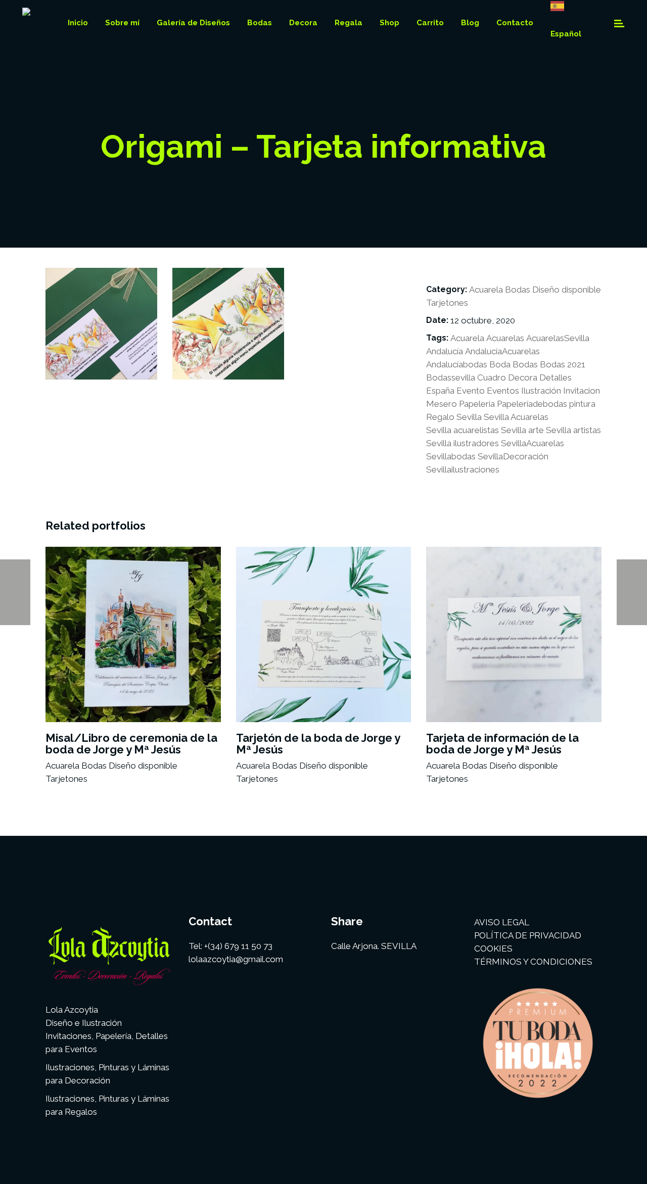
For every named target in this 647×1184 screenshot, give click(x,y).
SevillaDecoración (513, 456)
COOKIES (493, 948)
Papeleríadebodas (532, 404)
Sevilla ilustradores (462, 443)
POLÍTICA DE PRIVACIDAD (527, 935)
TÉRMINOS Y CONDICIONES (533, 962)
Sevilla (469, 417)
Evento (470, 391)
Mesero (441, 404)
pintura (582, 404)
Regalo (440, 417)
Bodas (517, 290)
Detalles (555, 377)
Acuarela (486, 290)
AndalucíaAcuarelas (502, 351)
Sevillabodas (451, 456)
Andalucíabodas (456, 364)
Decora (522, 377)
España (440, 391)
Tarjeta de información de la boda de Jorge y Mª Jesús (502, 743)
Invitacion (581, 391)
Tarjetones (447, 303)
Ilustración (541, 391)
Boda (500, 364)
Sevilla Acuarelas (516, 417)
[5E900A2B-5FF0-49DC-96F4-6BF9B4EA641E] (101, 324)
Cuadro (491, 377)
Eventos (503, 391)
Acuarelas (505, 338)
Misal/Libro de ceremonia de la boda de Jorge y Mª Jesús (131, 743)
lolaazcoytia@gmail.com (236, 959)
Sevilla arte (522, 430)
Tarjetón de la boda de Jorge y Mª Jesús (318, 743)
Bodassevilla (450, 377)
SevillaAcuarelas (532, 443)
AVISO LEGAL (501, 922)
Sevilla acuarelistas (462, 430)
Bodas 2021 (562, 364)
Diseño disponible (566, 290)
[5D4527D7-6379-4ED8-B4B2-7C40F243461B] (228, 324)
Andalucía (444, 351)
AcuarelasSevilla (557, 338)
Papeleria (477, 404)
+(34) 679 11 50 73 (238, 946)
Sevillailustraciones (462, 469)
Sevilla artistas (573, 430)
